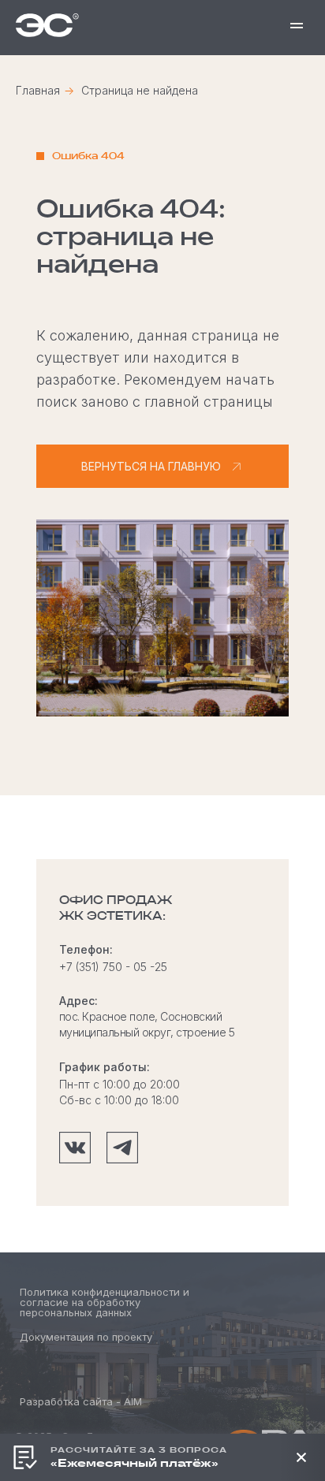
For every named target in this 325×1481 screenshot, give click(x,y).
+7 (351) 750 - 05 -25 (113, 966)
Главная (38, 90)
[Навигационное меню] (296, 25)
